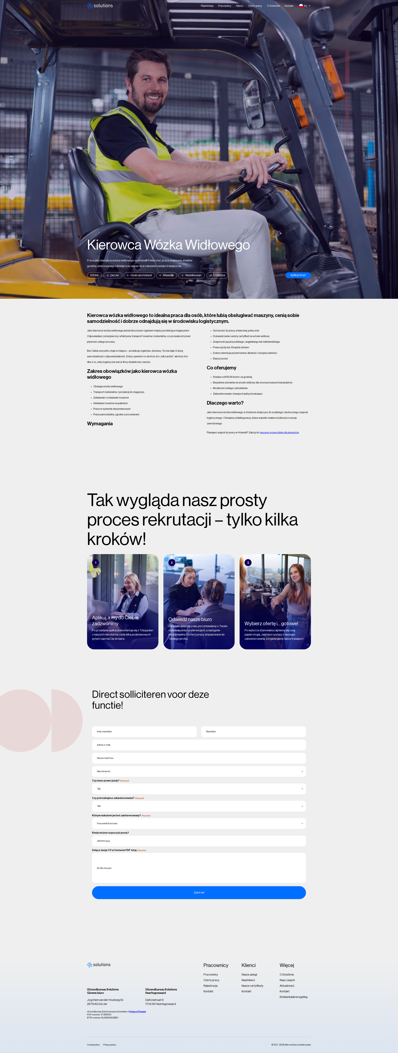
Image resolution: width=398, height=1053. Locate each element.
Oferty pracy (255, 6)
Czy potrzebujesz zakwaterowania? (118, 798)
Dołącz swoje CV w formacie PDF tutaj (119, 850)
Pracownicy (224, 6)
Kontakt (289, 6)
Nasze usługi (249, 974)
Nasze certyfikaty (252, 985)
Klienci (239, 6)
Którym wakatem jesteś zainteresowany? (121, 815)
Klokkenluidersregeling (294, 997)
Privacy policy (109, 1045)
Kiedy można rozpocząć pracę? (110, 833)
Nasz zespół (287, 980)
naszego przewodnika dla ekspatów (279, 432)
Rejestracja (207, 6)
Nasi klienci (248, 980)
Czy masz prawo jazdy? (110, 780)
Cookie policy (93, 1045)
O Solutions (273, 6)
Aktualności (287, 985)
